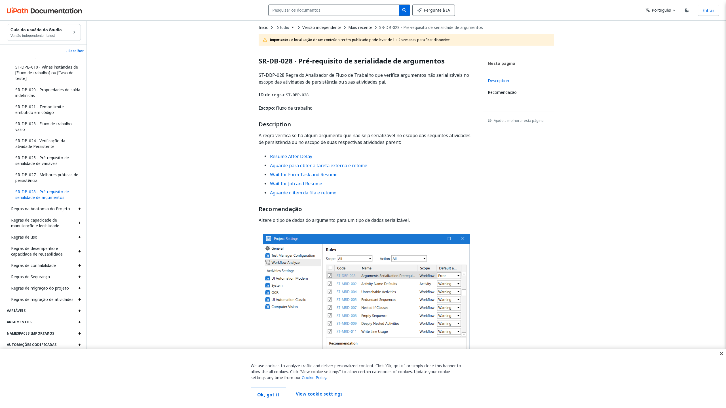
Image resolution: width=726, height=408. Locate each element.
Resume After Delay (291, 156)
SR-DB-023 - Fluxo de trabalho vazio (43, 126)
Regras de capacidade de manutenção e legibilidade (35, 223)
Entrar (708, 10)
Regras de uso (24, 237)
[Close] (721, 353)
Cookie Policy (314, 378)
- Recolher (75, 51)
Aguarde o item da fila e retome (303, 192)
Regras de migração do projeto (40, 288)
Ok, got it (268, 394)
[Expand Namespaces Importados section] (79, 333)
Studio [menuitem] (283, 27)
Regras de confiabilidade (33, 265)
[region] (363, 378)
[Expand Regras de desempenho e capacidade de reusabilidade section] (79, 251)
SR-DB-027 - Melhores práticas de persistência (46, 177)
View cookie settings (319, 393)
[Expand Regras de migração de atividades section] (79, 299)
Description (275, 124)
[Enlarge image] (366, 315)
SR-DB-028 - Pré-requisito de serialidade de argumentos (431, 27)
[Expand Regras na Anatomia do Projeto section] (79, 208)
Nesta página (501, 63)
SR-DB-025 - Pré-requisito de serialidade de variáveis (42, 160)
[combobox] (335, 10)
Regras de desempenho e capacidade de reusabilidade (37, 251)
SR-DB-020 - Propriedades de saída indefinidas (47, 92)
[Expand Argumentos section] (79, 322)
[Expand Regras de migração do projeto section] (79, 288)
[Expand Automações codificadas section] (79, 344)
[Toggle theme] (687, 10)
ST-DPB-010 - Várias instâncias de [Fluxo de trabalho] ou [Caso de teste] (46, 72)
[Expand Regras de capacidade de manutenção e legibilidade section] (79, 223)
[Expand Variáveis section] (79, 310)
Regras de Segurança (30, 277)
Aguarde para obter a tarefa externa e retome (318, 165)
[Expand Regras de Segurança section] (79, 276)
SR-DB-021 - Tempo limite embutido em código (39, 109)
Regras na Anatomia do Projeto (40, 209)
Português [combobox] (658, 10)
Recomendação (280, 209)
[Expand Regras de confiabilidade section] (79, 265)
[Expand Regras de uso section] (79, 237)
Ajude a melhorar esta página (519, 120)
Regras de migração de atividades (42, 299)
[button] (46, 194)
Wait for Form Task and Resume (303, 174)
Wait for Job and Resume (296, 183)
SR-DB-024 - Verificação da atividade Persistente (40, 143)
